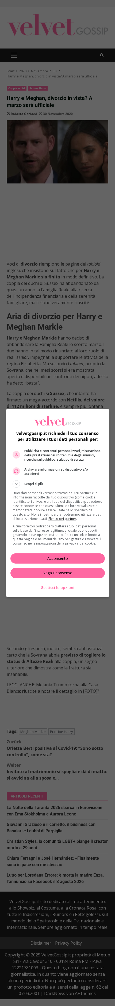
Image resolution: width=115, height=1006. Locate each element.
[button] (58, 484)
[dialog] (57, 503)
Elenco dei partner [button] (62, 518)
